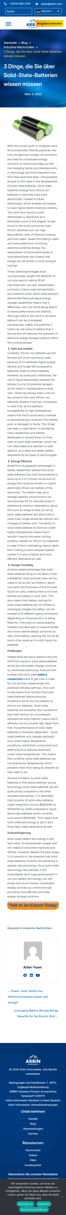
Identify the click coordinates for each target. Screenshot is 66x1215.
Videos (33, 1155)
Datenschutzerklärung (34, 1209)
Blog (33, 1123)
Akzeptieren (25, 1203)
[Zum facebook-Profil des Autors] (25, 975)
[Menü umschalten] (8, 24)
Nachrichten (33, 1150)
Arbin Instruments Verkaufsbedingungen (33, 1104)
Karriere (33, 1133)
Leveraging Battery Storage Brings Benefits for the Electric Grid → (36, 1011)
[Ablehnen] (61, 1197)
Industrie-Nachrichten (37, 928)
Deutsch (46, 11)
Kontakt (33, 1118)
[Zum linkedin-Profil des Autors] (31, 975)
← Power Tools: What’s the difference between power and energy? (28, 992)
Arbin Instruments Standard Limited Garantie (33, 1100)
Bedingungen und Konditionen (27, 1082)
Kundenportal (33, 1165)
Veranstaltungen (33, 1128)
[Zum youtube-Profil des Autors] (38, 975)
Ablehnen (44, 1203)
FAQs (33, 1160)
